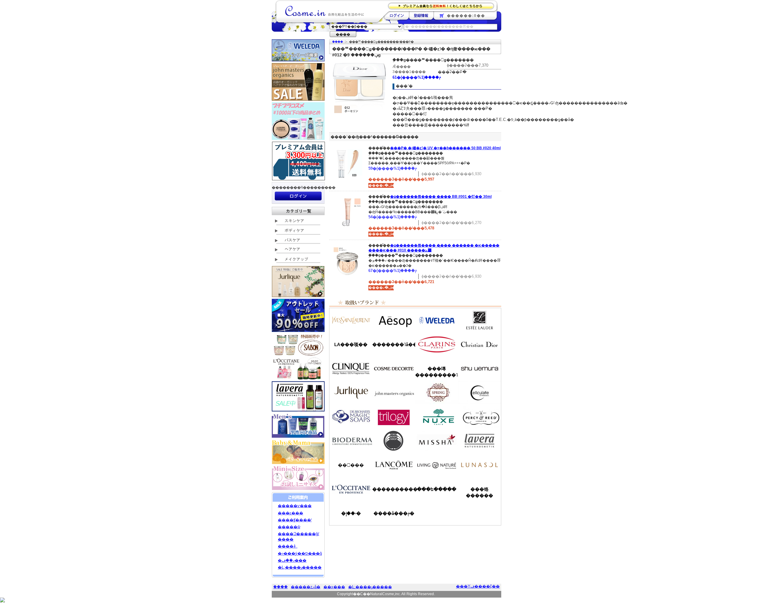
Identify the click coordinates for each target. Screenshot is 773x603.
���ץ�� (436, 392)
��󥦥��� (351, 465)
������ (436, 344)
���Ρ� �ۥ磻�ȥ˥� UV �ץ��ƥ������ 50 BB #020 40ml (445, 148)
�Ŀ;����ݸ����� (300, 567)
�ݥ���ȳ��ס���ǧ (300, 553)
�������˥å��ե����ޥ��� (393, 344)
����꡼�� (350, 392)
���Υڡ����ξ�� (478, 586)
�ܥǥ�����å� (393, 441)
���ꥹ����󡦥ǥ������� (479, 344)
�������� (396, 15)
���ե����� (436, 489)
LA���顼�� (350, 344)
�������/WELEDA (436, 320)
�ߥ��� (436, 441)
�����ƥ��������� (479, 320)
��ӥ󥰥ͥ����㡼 (436, 465)
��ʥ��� (479, 465)
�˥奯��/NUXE (436, 417)
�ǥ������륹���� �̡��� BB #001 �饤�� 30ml (441, 196)
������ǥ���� (393, 368)
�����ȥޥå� (305, 587)
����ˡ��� (350, 368)
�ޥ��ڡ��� (292, 560)
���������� (350, 489)
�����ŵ (289, 527)
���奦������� (479, 368)
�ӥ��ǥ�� (350, 441)
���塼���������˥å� (436, 371)
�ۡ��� (337, 41)
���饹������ (479, 492)
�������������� (350, 320)
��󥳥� (393, 465)
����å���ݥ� (394, 513)
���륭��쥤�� (479, 392)
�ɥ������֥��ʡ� (350, 417)
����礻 (287, 546)
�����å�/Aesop (393, 320)
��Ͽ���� (421, 15)
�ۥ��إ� (351, 513)
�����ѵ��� (295, 506)
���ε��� (290, 513)
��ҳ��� (334, 587)
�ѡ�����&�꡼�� (479, 417)
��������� (479, 441)
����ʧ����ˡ (295, 520)
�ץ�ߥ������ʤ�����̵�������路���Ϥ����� (442, 5)
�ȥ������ (393, 417)
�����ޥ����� (393, 392)
